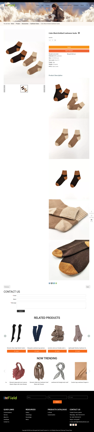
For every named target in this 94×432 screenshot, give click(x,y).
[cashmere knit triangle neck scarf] (55, 371)
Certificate (6, 419)
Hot (42, 5)
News (27, 419)
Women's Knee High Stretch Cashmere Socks (16, 348)
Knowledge (29, 417)
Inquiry (69, 47)
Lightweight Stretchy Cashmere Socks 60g (77, 348)
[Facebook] (71, 425)
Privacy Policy (69, 430)
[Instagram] (76, 425)
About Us (6, 417)
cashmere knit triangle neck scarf (55, 382)
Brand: (69, 54)
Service (6, 415)
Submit (21, 311)
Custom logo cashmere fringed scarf (76, 382)
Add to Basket (69, 51)
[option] (47, 1)
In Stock (54, 5)
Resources (83, 5)
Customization (51, 415)
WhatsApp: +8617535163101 (77, 415)
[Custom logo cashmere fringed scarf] (76, 371)
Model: (51, 54)
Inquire (17, 351)
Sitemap (63, 430)
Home (37, 5)
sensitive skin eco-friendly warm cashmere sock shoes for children (57, 348)
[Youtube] (73, 425)
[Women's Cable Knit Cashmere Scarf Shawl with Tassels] (35, 371)
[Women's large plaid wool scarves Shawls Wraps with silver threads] (14, 371)
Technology (29, 415)
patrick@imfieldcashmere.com (81, 422)
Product (48, 5)
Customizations (8, 412)
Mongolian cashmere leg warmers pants (36, 348)
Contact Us (6, 422)
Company (76, 5)
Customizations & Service (64, 5)
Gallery (27, 412)
